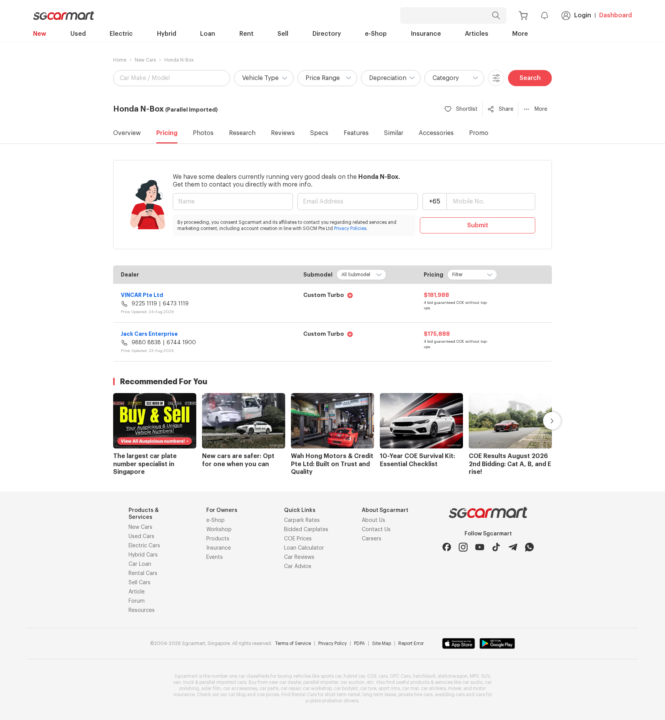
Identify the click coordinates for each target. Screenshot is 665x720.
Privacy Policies (350, 228)
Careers (371, 539)
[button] (264, 78)
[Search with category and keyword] (496, 15)
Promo (478, 133)
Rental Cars (143, 573)
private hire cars (415, 694)
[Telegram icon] (512, 547)
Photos (203, 133)
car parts (268, 688)
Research (242, 133)
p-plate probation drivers (332, 700)
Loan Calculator (304, 548)
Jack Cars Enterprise (149, 334)
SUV (485, 676)
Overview (127, 133)
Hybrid (166, 34)
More (520, 34)
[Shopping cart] (523, 15)
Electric (121, 34)
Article (137, 592)
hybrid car (354, 676)
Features (356, 133)
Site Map (381, 643)
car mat (410, 688)
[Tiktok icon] (496, 547)
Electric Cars (144, 545)
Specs (319, 133)
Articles (476, 34)
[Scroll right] (543, 420)
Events (214, 557)
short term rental (342, 694)
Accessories (436, 133)
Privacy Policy (332, 643)
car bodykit (346, 688)
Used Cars (141, 536)
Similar (393, 133)
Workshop (219, 529)
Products (217, 539)
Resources (142, 610)
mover (454, 688)
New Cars (145, 60)
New (39, 34)
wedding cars (450, 694)
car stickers (433, 688)
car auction (352, 682)
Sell (282, 34)
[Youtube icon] (479, 547)
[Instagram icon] (463, 547)
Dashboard (615, 15)
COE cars (377, 676)
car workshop (317, 688)
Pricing (166, 133)
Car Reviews (299, 557)
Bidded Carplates (306, 529)
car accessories (240, 688)
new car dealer (285, 682)
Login (582, 15)
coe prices (268, 694)
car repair (291, 688)
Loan (207, 34)
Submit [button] (477, 225)
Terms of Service (293, 643)
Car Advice (297, 566)
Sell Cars (139, 582)
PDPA (359, 643)
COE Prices (298, 539)
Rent (246, 34)
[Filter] (496, 78)
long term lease (379, 694)
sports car (331, 676)
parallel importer (320, 682)
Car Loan (140, 564)
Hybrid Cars (143, 555)
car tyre (368, 688)
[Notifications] (544, 15)
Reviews (283, 133)
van (177, 682)
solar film (211, 688)
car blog (237, 694)
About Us (373, 520)
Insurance (426, 34)
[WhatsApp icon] (529, 547)
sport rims (389, 688)
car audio (472, 682)
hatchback (424, 676)
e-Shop (376, 34)
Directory (326, 34)
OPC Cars (400, 676)
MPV (474, 676)
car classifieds (253, 676)
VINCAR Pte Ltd (142, 295)
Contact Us (376, 529)
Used (78, 34)
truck (188, 682)
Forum (137, 601)
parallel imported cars (222, 682)
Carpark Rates (302, 520)
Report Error (411, 643)
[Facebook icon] (446, 547)
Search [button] (530, 78)
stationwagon (453, 676)
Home (119, 60)
